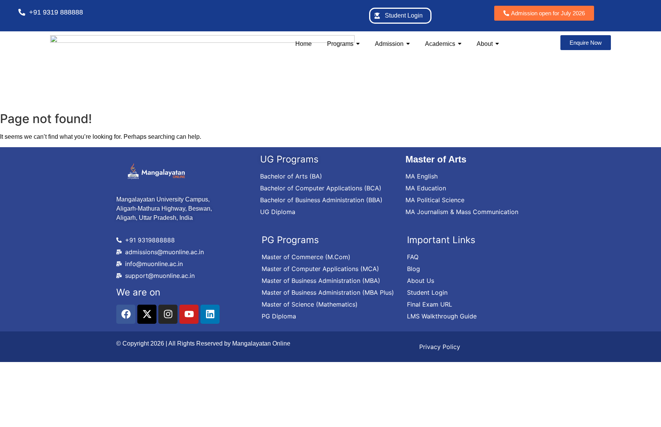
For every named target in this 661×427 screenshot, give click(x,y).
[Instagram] (167, 314)
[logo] (156, 171)
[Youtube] (189, 314)
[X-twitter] (146, 314)
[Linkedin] (210, 314)
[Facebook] (125, 314)
